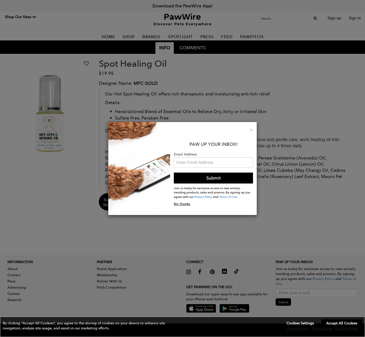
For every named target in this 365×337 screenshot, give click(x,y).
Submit (213, 178)
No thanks (182, 204)
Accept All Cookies (341, 323)
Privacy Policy (203, 197)
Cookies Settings (300, 323)
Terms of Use (228, 197)
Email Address (185, 154)
